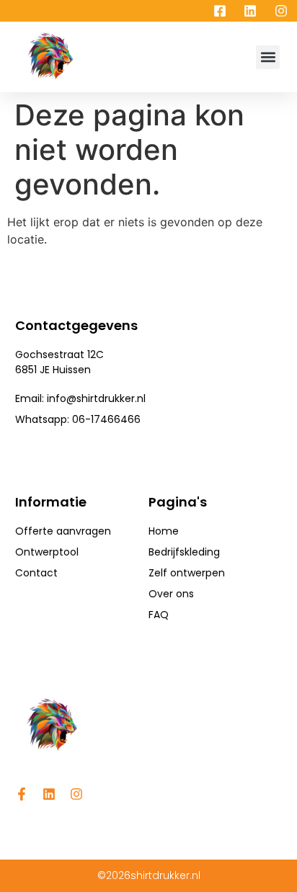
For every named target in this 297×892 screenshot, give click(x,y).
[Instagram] (76, 794)
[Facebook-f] (21, 794)
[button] (268, 57)
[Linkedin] (49, 794)
